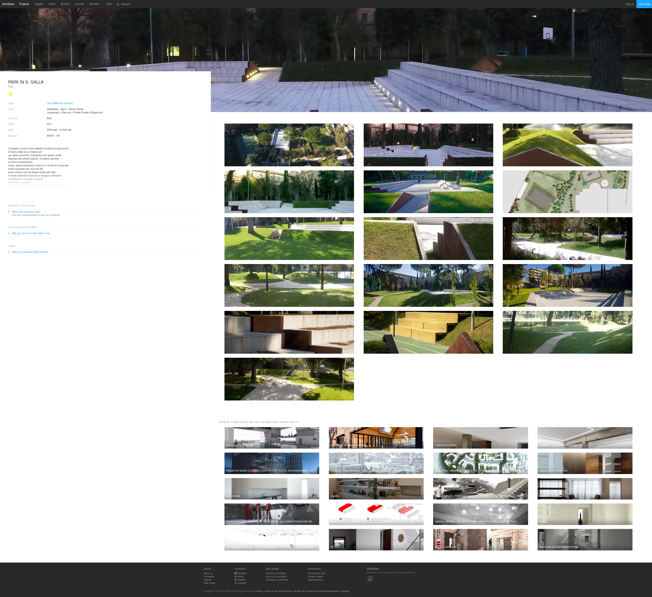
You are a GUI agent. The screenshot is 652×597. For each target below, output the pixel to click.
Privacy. (260, 591)
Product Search (315, 576)
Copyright (344, 591)
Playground (96, 112)
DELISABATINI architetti (60, 103)
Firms (52, 4)
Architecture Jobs (316, 573)
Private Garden (81, 112)
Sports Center (76, 109)
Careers (207, 579)
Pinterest (241, 579)
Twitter (239, 576)
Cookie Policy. (286, 591)
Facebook (241, 573)
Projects (24, 4)
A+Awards (209, 576)
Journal (79, 4)
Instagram (241, 582)
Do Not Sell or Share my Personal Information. (316, 591)
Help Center (209, 582)
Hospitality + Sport (57, 109)
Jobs (109, 4)
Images (38, 4)
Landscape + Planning (59, 112)
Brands (65, 4)
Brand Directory (315, 579)
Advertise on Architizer (277, 579)
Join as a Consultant (276, 576)
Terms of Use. (271, 591)
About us (208, 573)
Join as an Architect (276, 573)
